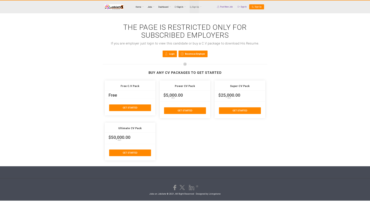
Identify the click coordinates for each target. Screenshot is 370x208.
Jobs (150, 7)
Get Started (130, 107)
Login (172, 54)
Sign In (180, 7)
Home (138, 7)
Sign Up (195, 7)
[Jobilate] (118, 7)
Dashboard (163, 7)
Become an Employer (195, 54)
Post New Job (226, 7)
